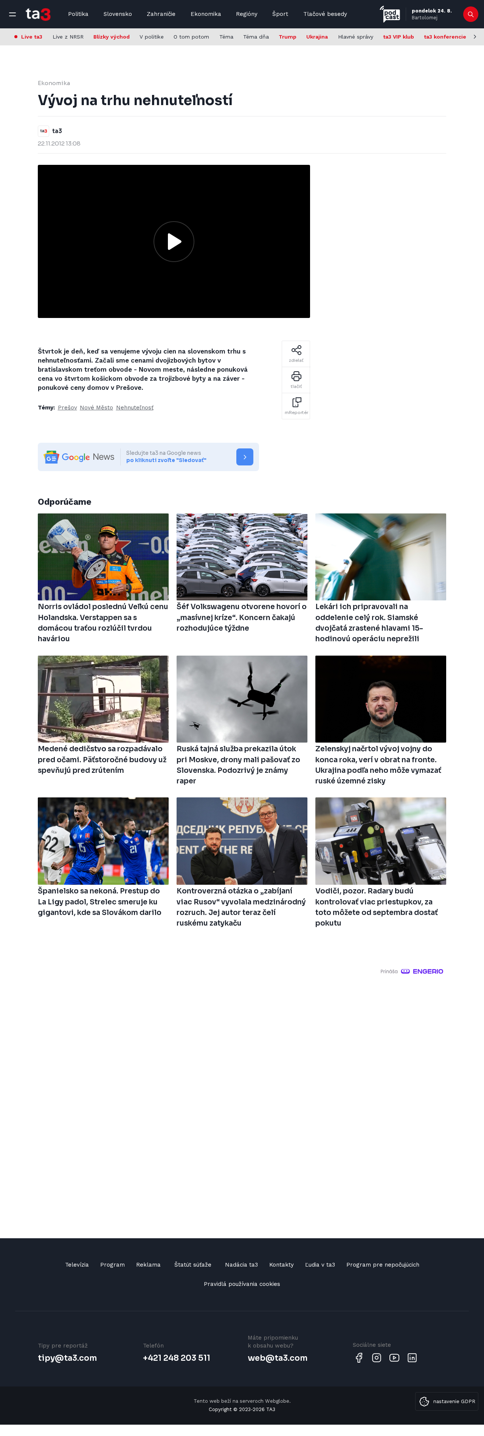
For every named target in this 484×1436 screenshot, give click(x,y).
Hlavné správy (355, 37)
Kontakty (281, 1264)
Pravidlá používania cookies (242, 1284)
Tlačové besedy (325, 14)
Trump (287, 37)
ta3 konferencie (445, 37)
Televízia (77, 1264)
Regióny (247, 14)
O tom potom (191, 37)
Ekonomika (206, 14)
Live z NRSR (68, 37)
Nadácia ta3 (241, 1264)
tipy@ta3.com (67, 1358)
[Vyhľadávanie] (471, 14)
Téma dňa (256, 37)
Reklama (148, 1264)
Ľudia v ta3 (320, 1264)
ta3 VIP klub (398, 37)
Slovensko (118, 14)
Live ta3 (31, 37)
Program (112, 1264)
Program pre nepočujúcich (382, 1264)
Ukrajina (317, 37)
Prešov (67, 407)
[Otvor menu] (12, 14)
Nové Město (96, 407)
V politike (152, 37)
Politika (78, 14)
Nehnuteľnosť (135, 407)
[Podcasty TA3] (390, 14)
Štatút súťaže (192, 1264)
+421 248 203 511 (176, 1358)
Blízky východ (111, 37)
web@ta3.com (277, 1358)
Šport (280, 14)
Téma (226, 37)
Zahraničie (161, 14)
